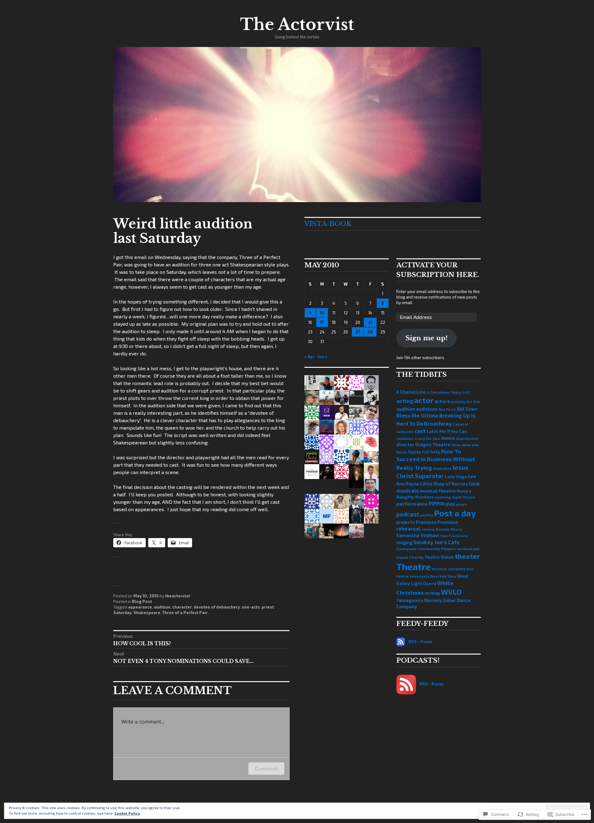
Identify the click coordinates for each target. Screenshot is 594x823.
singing (404, 542)
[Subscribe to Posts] (400, 641)
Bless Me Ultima (417, 415)
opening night (448, 497)
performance (412, 504)
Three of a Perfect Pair (185, 612)
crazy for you (427, 438)
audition (162, 607)
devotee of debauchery (217, 607)
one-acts (251, 607)
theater (467, 556)
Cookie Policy (127, 813)
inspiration (442, 468)
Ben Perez (447, 409)
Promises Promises (437, 522)
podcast (407, 514)
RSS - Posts (420, 641)
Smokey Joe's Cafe (436, 542)
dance (448, 438)
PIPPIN (436, 503)
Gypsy (414, 451)
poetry (426, 515)
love (474, 483)
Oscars (469, 497)
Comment (266, 769)
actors (442, 401)
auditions (427, 409)
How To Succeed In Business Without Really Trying (435, 459)
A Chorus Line (411, 392)
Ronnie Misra (449, 529)
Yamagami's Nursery (419, 600)
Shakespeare (146, 612)
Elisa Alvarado (465, 445)
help (435, 451)
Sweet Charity (410, 557)
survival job (468, 548)
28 (370, 331)
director (405, 444)
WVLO (451, 592)
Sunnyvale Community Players (426, 548)
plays (461, 504)
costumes (404, 438)
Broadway (438, 423)
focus (401, 452)
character (182, 607)
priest (268, 607)
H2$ (425, 452)
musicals (407, 490)
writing (432, 593)
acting (404, 401)
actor (423, 400)
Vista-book (327, 224)
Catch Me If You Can (447, 431)
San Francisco (454, 535)
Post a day (455, 513)
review (428, 529)
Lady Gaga (456, 476)
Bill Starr (467, 409)
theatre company (449, 568)
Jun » (322, 356)
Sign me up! (427, 338)
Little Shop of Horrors (444, 483)
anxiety (458, 401)
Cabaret (460, 424)
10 (322, 312)
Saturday (122, 612)
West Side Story (443, 576)
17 (322, 322)
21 (370, 322)
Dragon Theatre (432, 444)
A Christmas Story (444, 392)
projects (405, 522)
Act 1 (466, 392)
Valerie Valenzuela (412, 576)
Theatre (413, 566)
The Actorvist (297, 24)
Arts (476, 402)
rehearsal (408, 528)
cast (420, 431)
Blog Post (142, 601)
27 (357, 331)
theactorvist (177, 595)
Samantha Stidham (417, 535)
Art (469, 401)
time (470, 569)
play (450, 504)
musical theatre (438, 491)
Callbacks (405, 432)
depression (467, 438)
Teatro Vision (439, 557)
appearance (140, 607)
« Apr (309, 356)
